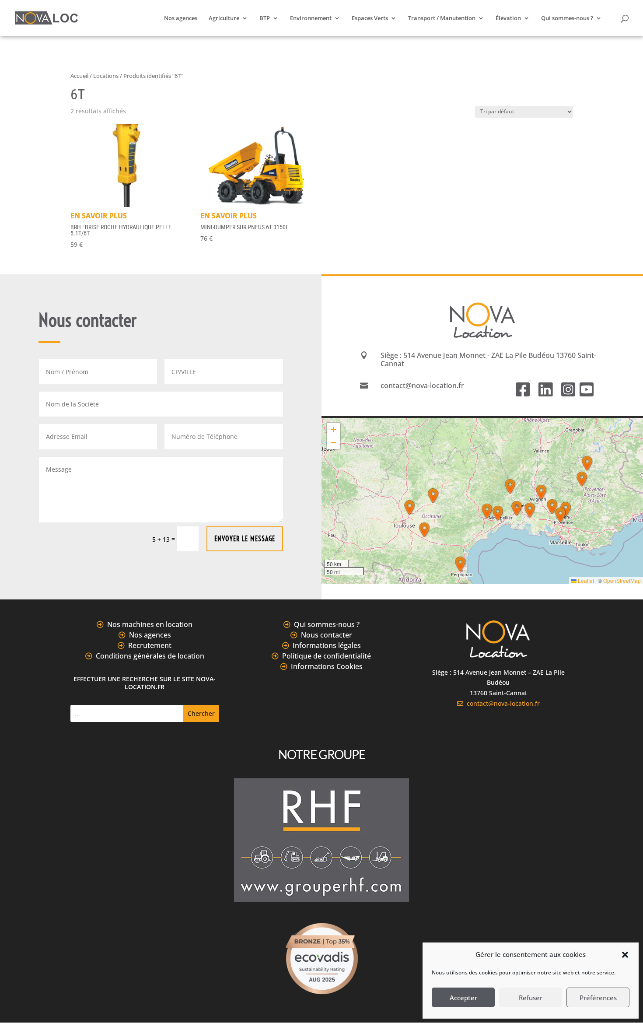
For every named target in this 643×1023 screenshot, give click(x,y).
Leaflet (585, 580)
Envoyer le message (244, 538)
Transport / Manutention (441, 18)
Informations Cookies (327, 666)
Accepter (463, 997)
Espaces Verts (370, 18)
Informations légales (327, 645)
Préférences (598, 997)
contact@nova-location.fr (501, 703)
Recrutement (149, 645)
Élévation (508, 18)
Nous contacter (326, 635)
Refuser (530, 997)
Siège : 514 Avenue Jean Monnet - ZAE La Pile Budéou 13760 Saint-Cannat (488, 359)
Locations (106, 76)
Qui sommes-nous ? (567, 18)
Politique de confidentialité (326, 656)
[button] (625, 954)
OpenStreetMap (622, 580)
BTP (264, 18)
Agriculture (224, 18)
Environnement (311, 18)
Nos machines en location (149, 624)
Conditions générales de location (150, 656)
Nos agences (180, 18)
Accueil (79, 76)
